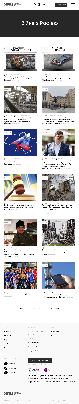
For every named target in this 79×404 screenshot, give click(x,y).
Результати (33, 351)
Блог (53, 336)
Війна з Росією (16, 74)
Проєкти (55, 332)
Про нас (8, 331)
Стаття (7, 74)
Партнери (8, 340)
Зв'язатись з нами (40, 360)
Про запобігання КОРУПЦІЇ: (35, 333)
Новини (6, 49)
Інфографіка (46, 248)
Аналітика (7, 133)
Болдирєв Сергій (17, 203)
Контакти (8, 348)
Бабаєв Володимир (55, 115)
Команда (8, 336)
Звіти (6, 344)
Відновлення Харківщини (19, 115)
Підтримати (61, 4)
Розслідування (34, 342)
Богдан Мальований (56, 158)
